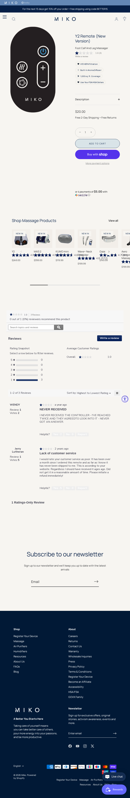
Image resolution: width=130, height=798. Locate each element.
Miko (23, 775)
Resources (20, 656)
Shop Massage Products (34, 220)
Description (82, 99)
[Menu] (4, 17)
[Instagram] (85, 746)
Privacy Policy (76, 666)
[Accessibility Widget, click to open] (125, 399)
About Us (19, 661)
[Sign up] (114, 733)
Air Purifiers (20, 646)
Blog (16, 671)
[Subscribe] (96, 581)
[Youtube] (77, 746)
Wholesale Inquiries (80, 656)
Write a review (81, 56)
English (17, 766)
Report (82, 434)
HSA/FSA (73, 692)
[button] (97, 193)
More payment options (97, 163)
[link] (89, 53)
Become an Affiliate (79, 682)
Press (71, 661)
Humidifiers (20, 651)
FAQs (17, 666)
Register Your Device (26, 636)
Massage (19, 641)
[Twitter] (92, 746)
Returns (73, 641)
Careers (73, 636)
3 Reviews (36, 315)
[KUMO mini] (65, 238)
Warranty (73, 651)
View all (113, 220)
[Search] (13, 19)
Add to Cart (97, 143)
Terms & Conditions (80, 671)
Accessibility (76, 687)
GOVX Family (75, 697)
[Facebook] (70, 746)
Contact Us (75, 646)
